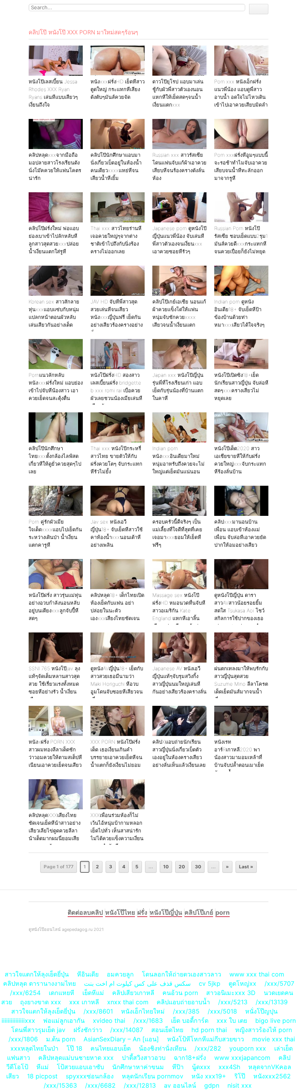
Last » (246, 867)
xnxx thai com (127, 1002)
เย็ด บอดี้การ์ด (189, 1020)
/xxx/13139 (272, 1002)
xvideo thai (109, 1020)
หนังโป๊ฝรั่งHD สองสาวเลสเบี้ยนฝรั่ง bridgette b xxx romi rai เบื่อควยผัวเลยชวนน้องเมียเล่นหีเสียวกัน (116, 390)
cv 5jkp (209, 983)
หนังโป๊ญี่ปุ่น (166, 912)
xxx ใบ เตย (232, 1020)
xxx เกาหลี (84, 1002)
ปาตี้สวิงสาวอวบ (144, 1057)
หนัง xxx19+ (208, 1076)
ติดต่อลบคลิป (85, 912)
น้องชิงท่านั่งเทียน (162, 1048)
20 (182, 867)
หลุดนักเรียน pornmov (152, 1076)
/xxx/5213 (233, 1002)
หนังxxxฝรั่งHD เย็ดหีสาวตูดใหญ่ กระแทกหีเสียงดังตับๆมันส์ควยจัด (117, 89)
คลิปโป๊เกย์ (198, 912)
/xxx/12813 (140, 1085)
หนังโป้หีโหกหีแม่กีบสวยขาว (205, 1039)
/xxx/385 (186, 1011)
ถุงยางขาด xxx (40, 1002)
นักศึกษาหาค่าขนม (138, 1067)
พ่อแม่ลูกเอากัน (64, 1020)
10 (166, 867)
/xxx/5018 (222, 1011)
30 (198, 867)
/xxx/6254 (25, 993)
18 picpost (42, 1076)
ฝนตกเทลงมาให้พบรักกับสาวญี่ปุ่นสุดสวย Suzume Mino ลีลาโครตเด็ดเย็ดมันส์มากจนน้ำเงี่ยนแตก (241, 683)
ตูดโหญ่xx (242, 983)
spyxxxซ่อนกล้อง (90, 1076)
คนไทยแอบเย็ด (110, 1048)
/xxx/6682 (100, 1085)
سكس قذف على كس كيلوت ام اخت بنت (137, 983)
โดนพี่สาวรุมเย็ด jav (38, 1030)
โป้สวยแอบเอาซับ (80, 1067)
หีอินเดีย (88, 974)
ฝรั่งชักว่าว (88, 1030)
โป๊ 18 (74, 1048)
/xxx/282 (208, 1048)
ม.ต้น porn (60, 1039)
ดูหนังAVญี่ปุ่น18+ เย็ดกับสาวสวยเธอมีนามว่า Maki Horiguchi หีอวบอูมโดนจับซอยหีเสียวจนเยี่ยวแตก (116, 683)
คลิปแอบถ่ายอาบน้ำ (183, 1002)
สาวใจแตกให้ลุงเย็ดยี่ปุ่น (37, 974)
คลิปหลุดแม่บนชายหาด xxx (76, 1057)
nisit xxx (239, 1085)
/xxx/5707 (279, 983)
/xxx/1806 (23, 1039)
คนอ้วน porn (180, 993)
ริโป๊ (239, 1076)
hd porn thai (209, 1030)
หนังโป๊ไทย (120, 912)
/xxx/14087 (126, 1030)
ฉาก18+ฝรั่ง (190, 1057)
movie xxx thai (273, 1039)
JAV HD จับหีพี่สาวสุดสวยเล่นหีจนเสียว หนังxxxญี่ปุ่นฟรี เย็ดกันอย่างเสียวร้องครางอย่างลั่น (116, 317)
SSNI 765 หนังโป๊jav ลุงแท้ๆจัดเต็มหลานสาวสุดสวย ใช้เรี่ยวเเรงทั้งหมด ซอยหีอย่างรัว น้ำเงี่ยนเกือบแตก (54, 683)
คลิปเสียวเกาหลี (133, 993)
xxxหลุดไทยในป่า (34, 1048)
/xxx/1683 (148, 1020)
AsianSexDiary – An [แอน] (121, 1039)
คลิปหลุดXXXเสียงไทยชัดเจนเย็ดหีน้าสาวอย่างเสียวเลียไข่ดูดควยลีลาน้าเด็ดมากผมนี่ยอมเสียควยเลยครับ (54, 830)
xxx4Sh (230, 1067)
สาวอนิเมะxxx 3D (231, 993)
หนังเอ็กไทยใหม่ (143, 1011)
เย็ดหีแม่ (93, 993)
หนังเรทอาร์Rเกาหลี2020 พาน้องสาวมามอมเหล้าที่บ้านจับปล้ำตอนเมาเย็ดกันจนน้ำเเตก (239, 757)
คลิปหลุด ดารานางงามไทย (39, 983)
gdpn (211, 1085)
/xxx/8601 (98, 1011)
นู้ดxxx (201, 1067)
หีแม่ (42, 1067)
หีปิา (178, 1067)
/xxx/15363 (60, 1085)
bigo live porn (275, 1020)
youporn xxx (247, 1048)
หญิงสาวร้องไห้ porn (263, 1030)
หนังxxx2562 (272, 1076)
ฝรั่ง (142, 912)
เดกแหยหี (61, 993)
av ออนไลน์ (180, 1085)
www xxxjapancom (242, 1057)
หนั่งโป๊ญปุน (261, 1011)
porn (222, 912)
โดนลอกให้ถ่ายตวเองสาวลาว (181, 974)
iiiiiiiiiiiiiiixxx (18, 1020)
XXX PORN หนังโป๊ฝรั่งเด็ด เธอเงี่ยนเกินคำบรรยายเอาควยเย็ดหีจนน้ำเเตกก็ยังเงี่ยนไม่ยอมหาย (116, 757)
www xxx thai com (256, 974)
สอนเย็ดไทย (167, 1030)
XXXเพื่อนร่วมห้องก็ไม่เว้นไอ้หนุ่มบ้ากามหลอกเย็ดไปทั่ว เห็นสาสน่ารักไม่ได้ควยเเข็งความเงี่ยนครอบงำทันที (116, 830)
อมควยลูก (120, 974)
